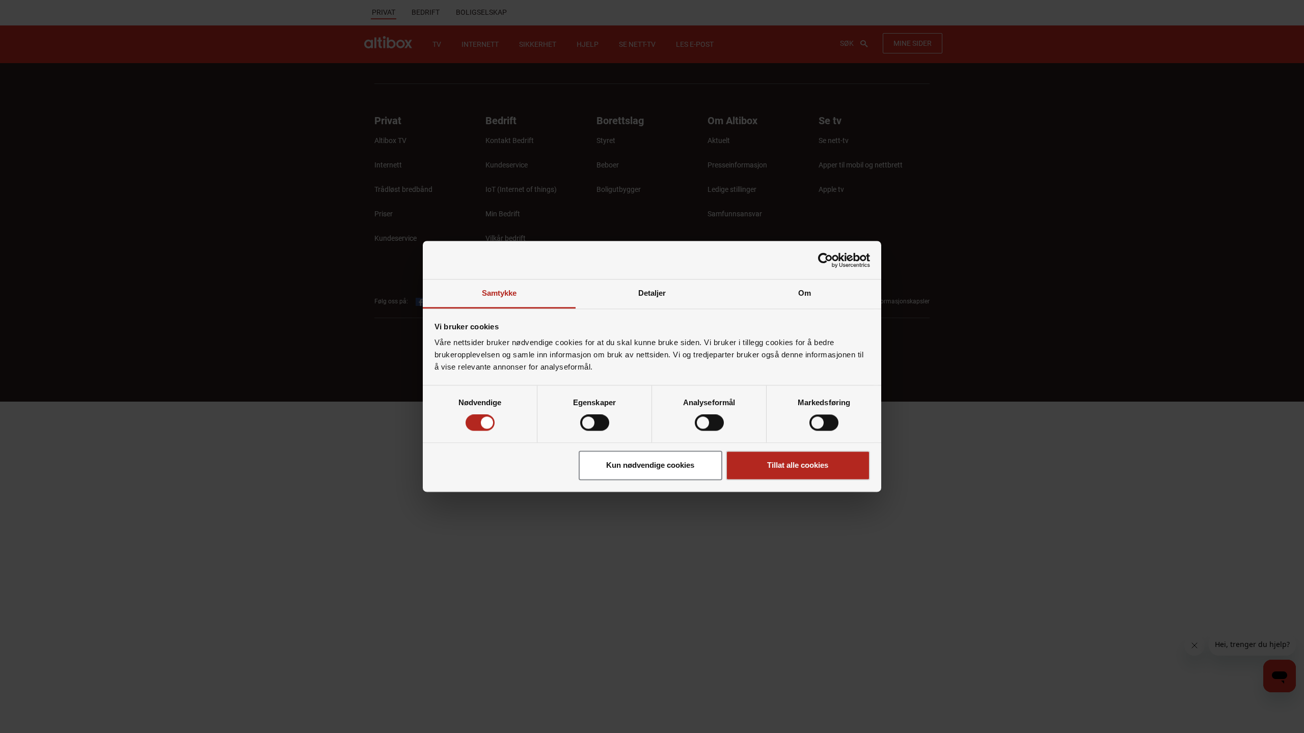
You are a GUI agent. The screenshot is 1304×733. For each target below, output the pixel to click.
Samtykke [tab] (499, 293)
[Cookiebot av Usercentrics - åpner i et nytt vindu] (825, 260)
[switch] (594, 423)
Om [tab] (804, 293)
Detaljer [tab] (652, 293)
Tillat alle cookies (797, 465)
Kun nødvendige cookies (650, 465)
